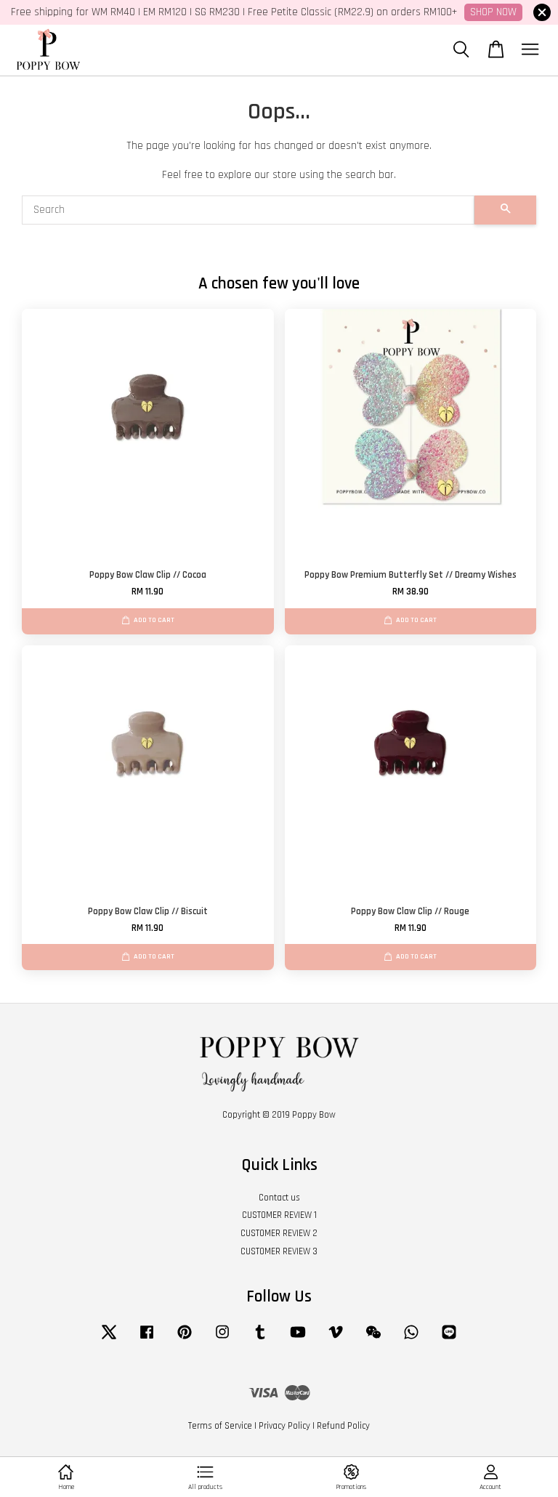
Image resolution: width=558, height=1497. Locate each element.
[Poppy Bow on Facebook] (147, 1339)
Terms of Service (220, 1426)
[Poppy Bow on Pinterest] (184, 1339)
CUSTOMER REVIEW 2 (279, 1233)
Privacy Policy (284, 1426)
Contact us (279, 1197)
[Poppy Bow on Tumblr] (260, 1339)
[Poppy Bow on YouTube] (298, 1339)
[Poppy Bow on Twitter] (109, 1339)
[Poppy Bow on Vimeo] (336, 1339)
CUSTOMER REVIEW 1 (279, 1215)
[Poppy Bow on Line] (449, 1339)
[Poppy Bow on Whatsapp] (411, 1339)
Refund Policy (343, 1426)
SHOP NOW (493, 12)
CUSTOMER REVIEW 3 (279, 1251)
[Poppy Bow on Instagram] (222, 1339)
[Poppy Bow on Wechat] (373, 1339)
